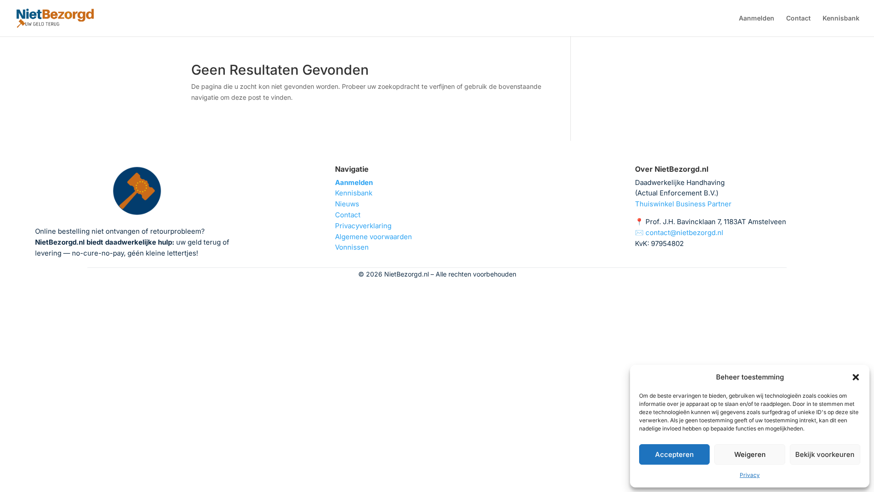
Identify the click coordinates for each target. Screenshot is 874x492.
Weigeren (750, 454)
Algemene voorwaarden (373, 236)
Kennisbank (841, 18)
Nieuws (347, 204)
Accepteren (674, 454)
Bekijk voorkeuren (824, 454)
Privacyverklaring (363, 225)
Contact (798, 18)
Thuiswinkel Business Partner (683, 204)
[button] (855, 377)
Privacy (750, 475)
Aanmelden (756, 18)
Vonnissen (352, 247)
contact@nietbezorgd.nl (684, 232)
